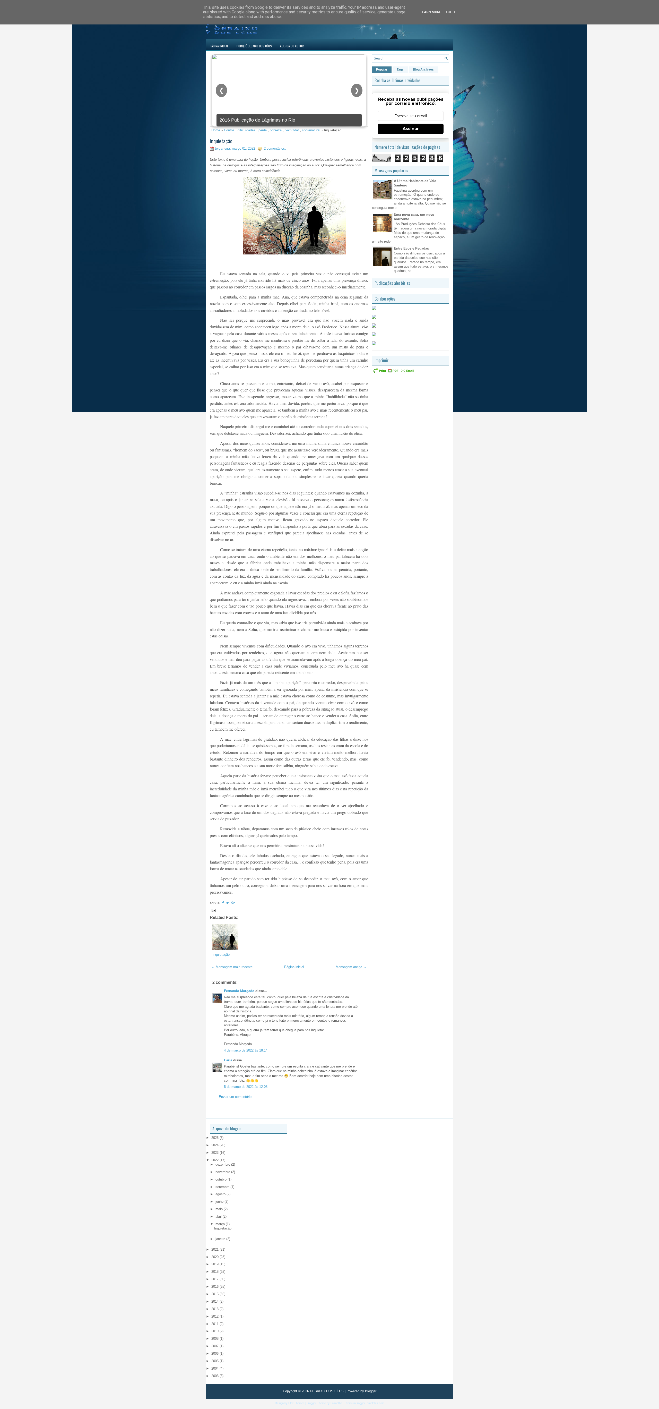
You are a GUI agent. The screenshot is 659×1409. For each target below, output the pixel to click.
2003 (215, 1376)
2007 (215, 1346)
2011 (215, 1324)
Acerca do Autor (292, 46)
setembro (222, 1187)
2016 (215, 1286)
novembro (223, 1172)
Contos (229, 130)
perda (262, 130)
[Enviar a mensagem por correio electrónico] (213, 910)
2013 (215, 1309)
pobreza (276, 130)
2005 (215, 1361)
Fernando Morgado (239, 991)
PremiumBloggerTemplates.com (364, 1403)
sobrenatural (311, 130)
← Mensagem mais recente (232, 967)
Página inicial (294, 967)
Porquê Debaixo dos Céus (254, 46)
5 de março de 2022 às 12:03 (245, 1087)
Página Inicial (219, 46)
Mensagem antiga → (351, 967)
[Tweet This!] (227, 902)
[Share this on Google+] (233, 902)
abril (219, 1216)
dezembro (223, 1164)
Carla (228, 1060)
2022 (215, 1160)
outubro (221, 1179)
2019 (215, 1264)
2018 (215, 1272)
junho (219, 1201)
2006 (215, 1353)
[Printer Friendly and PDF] (394, 372)
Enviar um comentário (235, 1097)
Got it (451, 12)
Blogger (370, 1391)
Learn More (430, 12)
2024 (215, 1145)
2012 (215, 1316)
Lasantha (336, 1403)
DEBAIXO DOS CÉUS (327, 1391)
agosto (221, 1194)
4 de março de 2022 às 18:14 (245, 1050)
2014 (215, 1301)
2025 (215, 1138)
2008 (215, 1338)
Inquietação (221, 141)
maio (219, 1209)
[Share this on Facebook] (223, 902)
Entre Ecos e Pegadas (411, 248)
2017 (215, 1279)
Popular (381, 69)
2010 (215, 1331)
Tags (400, 69)
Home (215, 130)
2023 (215, 1153)
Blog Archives (423, 69)
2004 (215, 1368)
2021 (215, 1249)
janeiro (220, 1239)
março (220, 1224)
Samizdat (292, 130)
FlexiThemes (296, 1403)
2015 (215, 1294)
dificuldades (246, 130)
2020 (215, 1257)
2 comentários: (275, 148)
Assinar (411, 128)
